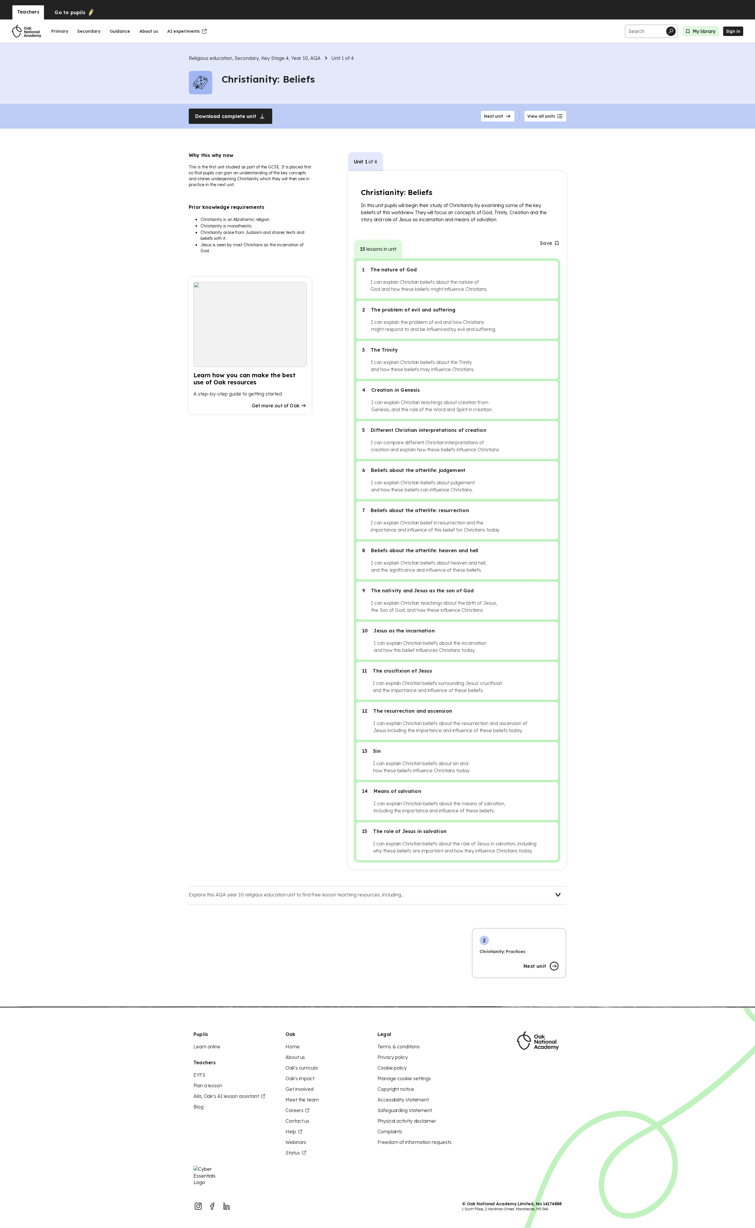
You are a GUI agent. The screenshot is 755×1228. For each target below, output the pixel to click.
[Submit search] (671, 31)
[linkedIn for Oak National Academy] (226, 1206)
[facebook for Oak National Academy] (212, 1206)
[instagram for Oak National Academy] (198, 1206)
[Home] (26, 31)
